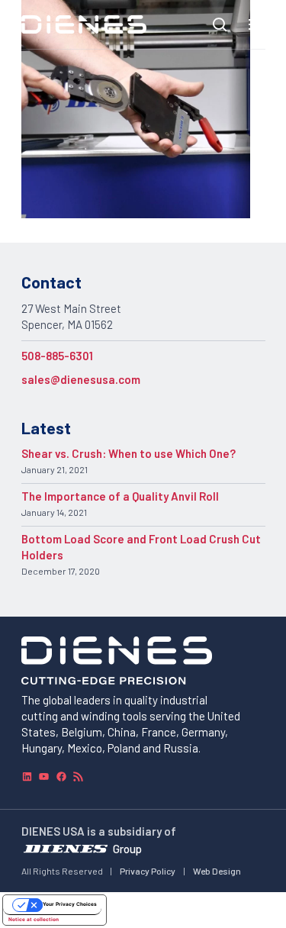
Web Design (217, 870)
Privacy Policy (147, 870)
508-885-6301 (57, 355)
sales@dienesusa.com (80, 379)
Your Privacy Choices (70, 904)
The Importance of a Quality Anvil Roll (120, 496)
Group (127, 849)
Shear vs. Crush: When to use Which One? (128, 453)
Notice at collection (33, 920)
